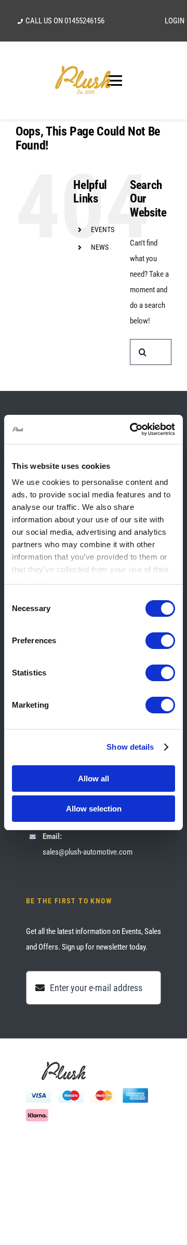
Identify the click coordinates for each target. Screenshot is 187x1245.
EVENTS (102, 229)
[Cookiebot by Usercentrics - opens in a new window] (132, 429)
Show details (130, 746)
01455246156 (84, 20)
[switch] (160, 640)
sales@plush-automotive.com (87, 852)
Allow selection (94, 808)
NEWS (100, 247)
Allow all (93, 778)
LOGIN (174, 20)
